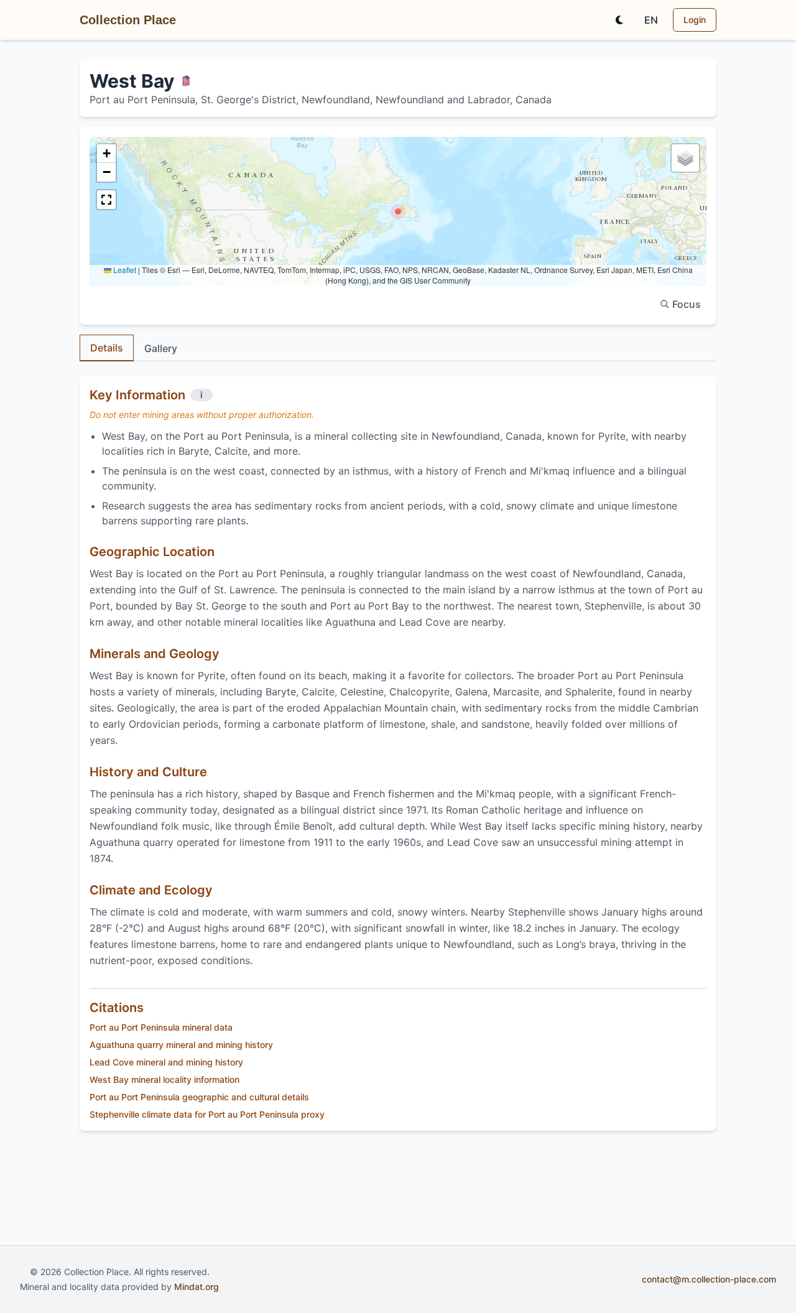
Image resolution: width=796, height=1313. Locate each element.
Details (106, 347)
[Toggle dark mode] (619, 19)
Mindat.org (196, 1286)
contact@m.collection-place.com (709, 1279)
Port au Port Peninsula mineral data (161, 1027)
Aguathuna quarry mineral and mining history (181, 1044)
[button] (398, 211)
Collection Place (128, 20)
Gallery (160, 348)
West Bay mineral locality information (164, 1079)
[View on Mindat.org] (186, 81)
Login (694, 19)
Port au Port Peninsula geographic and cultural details (199, 1097)
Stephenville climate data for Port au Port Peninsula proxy (207, 1114)
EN (651, 20)
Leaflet (123, 269)
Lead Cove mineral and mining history (166, 1062)
